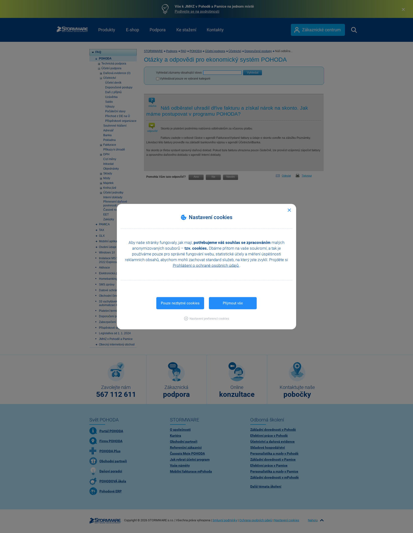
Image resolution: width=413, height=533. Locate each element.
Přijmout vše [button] (233, 303)
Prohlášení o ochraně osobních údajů (206, 265)
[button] (206, 318)
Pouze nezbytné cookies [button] (180, 303)
